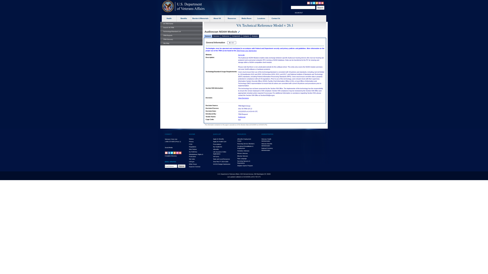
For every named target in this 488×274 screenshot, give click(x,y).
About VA (217, 18)
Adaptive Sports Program (245, 165)
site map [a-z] (298, 12)
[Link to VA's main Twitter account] (314, 3)
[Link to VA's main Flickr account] (319, 3)
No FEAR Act (193, 152)
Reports (167, 35)
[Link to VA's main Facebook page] (311, 3)
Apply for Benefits (218, 139)
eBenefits (216, 149)
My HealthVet (217, 147)
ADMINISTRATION (267, 134)
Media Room (246, 18)
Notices (191, 139)
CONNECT (168, 134)
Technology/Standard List (172, 31)
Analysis (255, 36)
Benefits (184, 18)
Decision (216, 36)
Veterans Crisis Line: (171, 139)
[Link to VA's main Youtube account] (322, 3)
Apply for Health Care (219, 141)
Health (169, 18)
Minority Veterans (242, 156)
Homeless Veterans (243, 151)
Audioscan (242, 117)
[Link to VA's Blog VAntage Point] (316, 3)
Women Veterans (242, 153)
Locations (261, 18)
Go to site (241, 55)
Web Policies (193, 149)
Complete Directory (171, 156)
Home (168, 24)
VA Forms (216, 156)
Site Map (166, 43)
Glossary (168, 39)
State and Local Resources (221, 159)
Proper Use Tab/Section (247, 51)
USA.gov (191, 161)
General (208, 36)
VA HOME (192, 134)
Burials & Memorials (200, 18)
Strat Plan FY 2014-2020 (220, 161)
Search (168, 28)
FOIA (190, 144)
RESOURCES (241, 134)
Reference (225, 36)
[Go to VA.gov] (183, 6)
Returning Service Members (246, 143)
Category (246, 36)
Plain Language (242, 158)
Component (236, 36)
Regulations (192, 147)
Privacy (191, 141)
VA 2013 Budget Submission (221, 164)
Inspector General (194, 166)
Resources (232, 18)
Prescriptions (217, 144)
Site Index (192, 159)
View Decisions (243, 98)
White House (193, 164)
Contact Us (276, 18)
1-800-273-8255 (170, 141)
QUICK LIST (217, 134)
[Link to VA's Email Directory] (308, 3)
